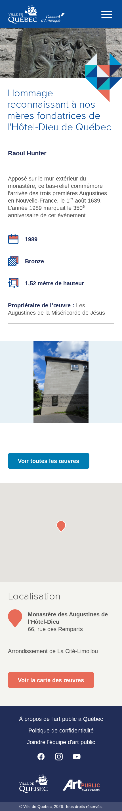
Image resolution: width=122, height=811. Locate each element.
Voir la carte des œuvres (51, 680)
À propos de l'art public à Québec (61, 719)
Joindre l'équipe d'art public (61, 742)
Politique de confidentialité (61, 730)
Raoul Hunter (27, 153)
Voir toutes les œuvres (48, 461)
